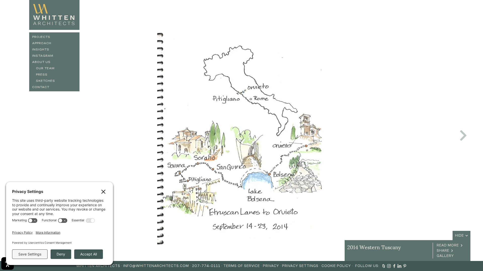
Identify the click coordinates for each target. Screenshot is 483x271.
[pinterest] (405, 265)
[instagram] (389, 265)
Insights (40, 49)
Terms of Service (241, 266)
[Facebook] (394, 265)
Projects (41, 37)
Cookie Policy (336, 266)
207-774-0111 (206, 266)
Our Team (45, 68)
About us (41, 62)
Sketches (45, 81)
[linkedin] (399, 265)
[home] (54, 15)
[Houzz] (384, 265)
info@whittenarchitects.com (156, 266)
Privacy (271, 266)
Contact (40, 87)
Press (42, 74)
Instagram (42, 55)
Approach (41, 43)
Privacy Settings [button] (300, 266)
